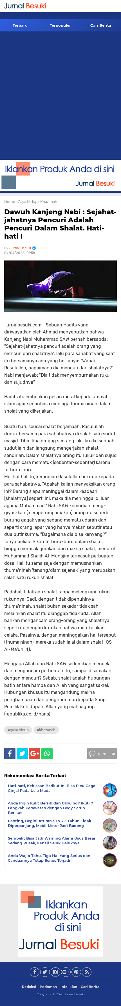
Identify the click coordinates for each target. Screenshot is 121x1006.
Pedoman (48, 987)
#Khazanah (46, 730)
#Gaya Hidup (18, 730)
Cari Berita (100, 25)
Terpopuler (60, 25)
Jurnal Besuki (74, 994)
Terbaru (20, 25)
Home (9, 202)
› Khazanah (47, 202)
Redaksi (29, 987)
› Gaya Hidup (26, 202)
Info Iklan (68, 987)
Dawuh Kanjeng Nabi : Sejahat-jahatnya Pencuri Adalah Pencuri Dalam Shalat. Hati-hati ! (60, 224)
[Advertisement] (60, 96)
